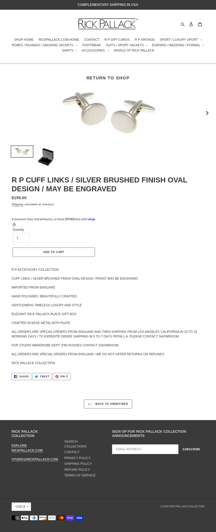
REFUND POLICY (77, 469)
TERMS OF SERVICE (80, 475)
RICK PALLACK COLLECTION (186, 506)
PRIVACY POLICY (77, 458)
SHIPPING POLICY (78, 463)
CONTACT (72, 452)
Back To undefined (111, 403)
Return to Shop (108, 78)
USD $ (20, 506)
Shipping (17, 204)
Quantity (18, 229)
